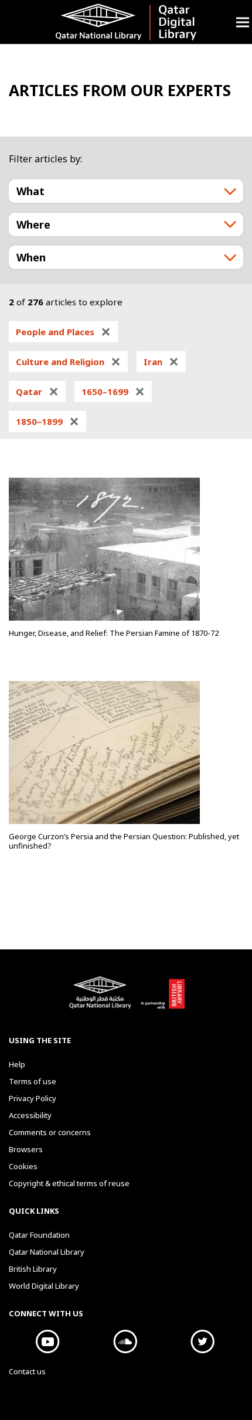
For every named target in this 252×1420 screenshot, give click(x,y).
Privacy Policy (32, 1098)
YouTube (47, 1341)
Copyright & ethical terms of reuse (69, 1183)
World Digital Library (44, 1286)
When (31, 257)
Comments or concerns (50, 1132)
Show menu (242, 22)
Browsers (26, 1149)
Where (33, 224)
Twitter (202, 1341)
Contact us (27, 1371)
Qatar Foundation (39, 1235)
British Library (163, 998)
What (30, 191)
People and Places (63, 331)
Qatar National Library (102, 998)
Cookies (23, 1166)
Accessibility (30, 1115)
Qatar (37, 391)
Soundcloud (125, 1341)
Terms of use (32, 1081)
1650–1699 (113, 391)
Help (17, 1064)
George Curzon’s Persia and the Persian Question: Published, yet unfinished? (124, 841)
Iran (161, 361)
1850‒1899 (47, 421)
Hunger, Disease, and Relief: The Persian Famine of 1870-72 (114, 633)
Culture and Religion (68, 361)
